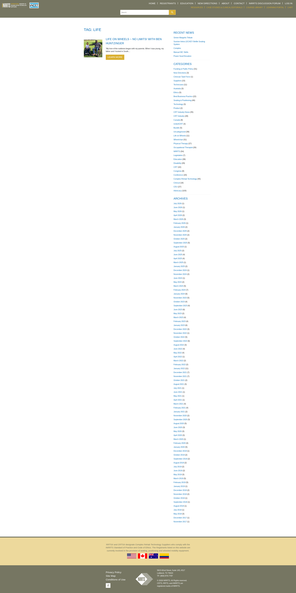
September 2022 (180, 341)
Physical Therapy (181, 144)
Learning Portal (275, 7)
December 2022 (180, 329)
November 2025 (180, 235)
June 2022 (178, 349)
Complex (177, 48)
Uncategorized (180, 132)
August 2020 (179, 423)
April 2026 (178, 215)
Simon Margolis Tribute (183, 38)
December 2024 (180, 270)
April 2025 (178, 258)
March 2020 (178, 439)
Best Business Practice (183, 96)
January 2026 (179, 227)
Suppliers (177, 81)
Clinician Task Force (182, 77)
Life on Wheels (180, 136)
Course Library (254, 7)
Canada (177, 120)
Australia (177, 89)
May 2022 (178, 353)
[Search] (172, 12)
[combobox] (144, 12)
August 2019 (179, 463)
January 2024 (179, 294)
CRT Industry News (182, 112)
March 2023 (178, 317)
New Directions (207, 3)
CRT (175, 167)
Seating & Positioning (182, 100)
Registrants (168, 3)
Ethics (176, 92)
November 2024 (180, 274)
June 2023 (178, 310)
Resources (197, 7)
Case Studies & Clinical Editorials (224, 7)
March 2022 (178, 361)
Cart (290, 7)
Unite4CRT (178, 124)
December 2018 (180, 490)
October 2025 (179, 239)
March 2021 (178, 404)
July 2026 (178, 203)
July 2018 (178, 510)
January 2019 (179, 486)
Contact (239, 3)
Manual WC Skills (181, 52)
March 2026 (178, 219)
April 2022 (178, 357)
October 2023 (179, 302)
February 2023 (180, 321)
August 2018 (179, 506)
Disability (177, 163)
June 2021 (178, 392)
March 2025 (178, 262)
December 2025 (180, 231)
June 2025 (178, 255)
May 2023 (178, 313)
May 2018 (178, 514)
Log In (288, 3)
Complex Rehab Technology (185, 179)
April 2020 (178, 435)
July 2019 (178, 467)
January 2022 (179, 368)
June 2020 (178, 427)
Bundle (176, 128)
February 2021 (180, 408)
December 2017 (180, 518)
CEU (176, 187)
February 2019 (180, 482)
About (225, 3)
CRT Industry (179, 116)
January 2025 (179, 266)
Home (152, 3)
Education (186, 3)
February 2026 (180, 223)
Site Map (111, 576)
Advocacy (178, 191)
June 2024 (178, 278)
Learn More (115, 57)
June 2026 (178, 207)
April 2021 (178, 400)
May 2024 (178, 282)
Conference (178, 175)
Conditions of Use (115, 579)
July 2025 (178, 251)
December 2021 (180, 372)
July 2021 (178, 388)
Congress (178, 171)
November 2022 (180, 333)
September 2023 (180, 306)
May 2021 (178, 396)
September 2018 (180, 502)
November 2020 (180, 416)
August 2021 (179, 384)
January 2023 (179, 325)
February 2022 (180, 365)
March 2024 (178, 286)
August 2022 (179, 345)
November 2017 (180, 522)
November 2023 (180, 298)
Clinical (177, 183)
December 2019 (180, 451)
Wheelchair (178, 140)
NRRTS (177, 151)
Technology (178, 104)
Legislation (178, 155)
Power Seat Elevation (182, 56)
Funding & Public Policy (183, 69)
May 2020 (178, 431)
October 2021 (179, 380)
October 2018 (179, 498)
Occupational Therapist (183, 147)
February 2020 (180, 443)
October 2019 (179, 455)
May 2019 (178, 475)
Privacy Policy (113, 572)
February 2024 (180, 290)
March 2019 (178, 478)
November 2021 (180, 376)
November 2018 (180, 494)
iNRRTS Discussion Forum (265, 3)
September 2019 (180, 459)
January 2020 (179, 447)
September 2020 (180, 420)
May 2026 (178, 211)
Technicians (178, 85)
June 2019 (178, 471)
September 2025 (180, 243)
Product (177, 108)
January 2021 (179, 412)
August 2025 (179, 247)
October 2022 (179, 337)
